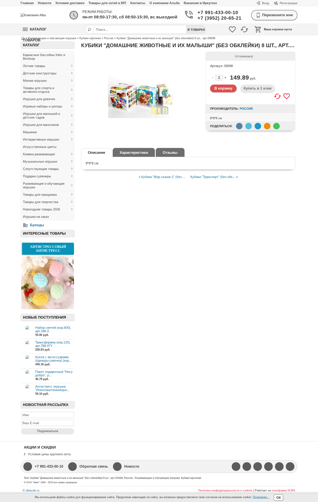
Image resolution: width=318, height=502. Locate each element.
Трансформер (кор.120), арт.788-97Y (53, 344)
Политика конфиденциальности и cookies (225, 490)
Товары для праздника (40, 194)
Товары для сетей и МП (107, 3)
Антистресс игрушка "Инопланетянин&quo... (52, 388)
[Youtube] (247, 466)
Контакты (137, 3)
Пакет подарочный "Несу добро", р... (54, 373)
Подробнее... (261, 497)
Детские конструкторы (39, 73)
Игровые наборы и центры (42, 106)
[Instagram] (268, 466)
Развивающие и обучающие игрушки (43, 185)
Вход (265, 3)
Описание (96, 153)
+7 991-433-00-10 (214, 12)
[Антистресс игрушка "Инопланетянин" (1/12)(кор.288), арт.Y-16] (27, 390)
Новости (44, 3)
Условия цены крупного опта (49, 454)
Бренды (37, 225)
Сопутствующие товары (41, 169)
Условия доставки (69, 3)
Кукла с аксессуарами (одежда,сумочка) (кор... (53, 358)
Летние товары (34, 66)
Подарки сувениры (37, 176)
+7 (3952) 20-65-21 (214, 18)
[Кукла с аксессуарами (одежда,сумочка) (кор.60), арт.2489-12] (27, 361)
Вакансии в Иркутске (200, 3)
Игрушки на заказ (36, 216)
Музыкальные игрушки (40, 161)
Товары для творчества (40, 202)
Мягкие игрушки (35, 80)
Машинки (30, 132)
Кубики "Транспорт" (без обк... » (214, 177)
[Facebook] (236, 466)
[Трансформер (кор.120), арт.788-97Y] (27, 346)
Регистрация (288, 3)
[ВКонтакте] (257, 466)
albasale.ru (32, 490)
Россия (246, 108)
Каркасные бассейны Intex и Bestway (44, 56)
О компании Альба (164, 3)
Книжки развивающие (39, 154)
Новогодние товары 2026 (41, 209)
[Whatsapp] (279, 466)
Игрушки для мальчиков (41, 125)
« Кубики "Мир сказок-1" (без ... (162, 177)
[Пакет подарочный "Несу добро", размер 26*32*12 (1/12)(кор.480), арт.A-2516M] (27, 376)
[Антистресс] (47, 308)
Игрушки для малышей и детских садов (41, 115)
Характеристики (134, 153)
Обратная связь (93, 466)
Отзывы (170, 153)
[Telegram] (290, 466)
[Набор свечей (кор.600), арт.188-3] (27, 331)
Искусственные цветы (39, 147)
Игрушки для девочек (39, 99)
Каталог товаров (35, 31)
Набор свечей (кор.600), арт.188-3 (53, 329)
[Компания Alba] (38, 15)
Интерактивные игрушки (41, 139)
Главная (27, 3)
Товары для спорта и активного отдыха (38, 89)
